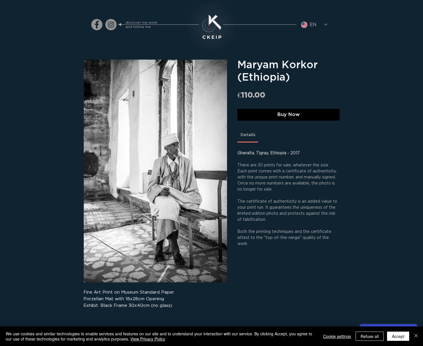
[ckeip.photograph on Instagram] (111, 24)
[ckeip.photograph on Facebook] (96, 24)
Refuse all (370, 336)
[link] (248, 135)
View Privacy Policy (147, 339)
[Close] (416, 336)
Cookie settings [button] (337, 336)
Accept (398, 336)
